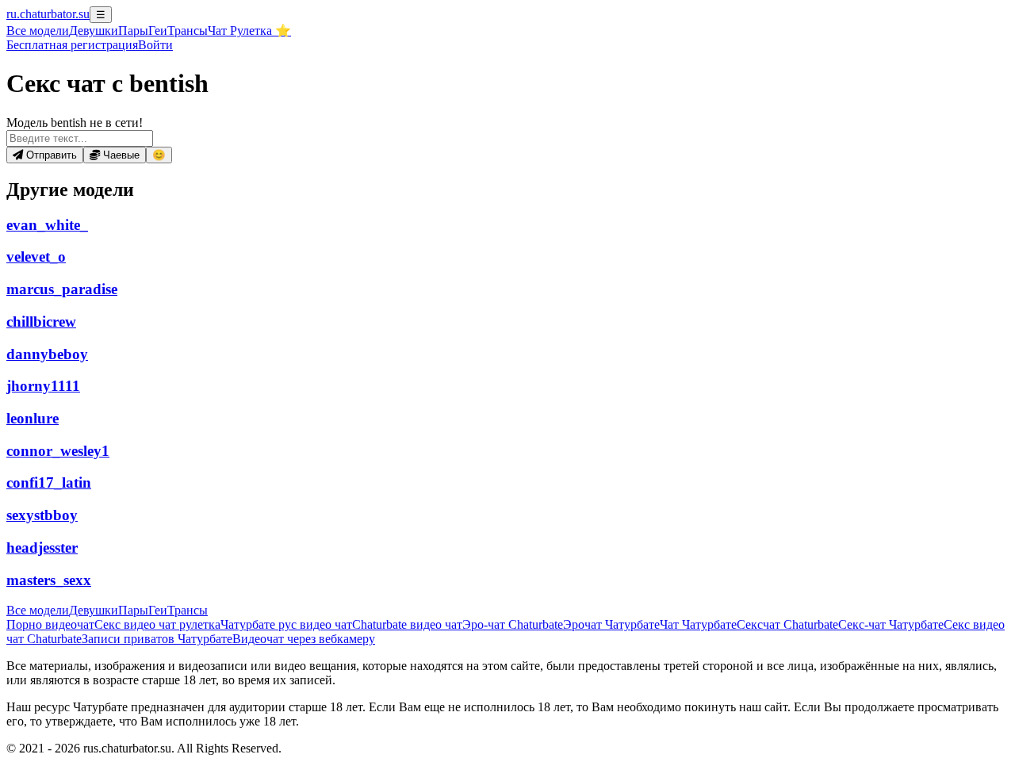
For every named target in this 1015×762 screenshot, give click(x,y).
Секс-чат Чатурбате (891, 624)
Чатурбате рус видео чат (286, 624)
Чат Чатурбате (698, 624)
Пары (133, 30)
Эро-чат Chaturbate (512, 624)
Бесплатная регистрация (72, 45)
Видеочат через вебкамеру (303, 638)
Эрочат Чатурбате (611, 624)
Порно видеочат (50, 624)
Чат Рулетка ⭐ (249, 30)
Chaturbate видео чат (407, 624)
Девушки (93, 30)
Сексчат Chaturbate (787, 624)
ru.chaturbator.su (48, 14)
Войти (155, 45)
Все (37, 30)
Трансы (187, 30)
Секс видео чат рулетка (157, 624)
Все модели (37, 610)
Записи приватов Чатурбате (157, 638)
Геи (157, 30)
